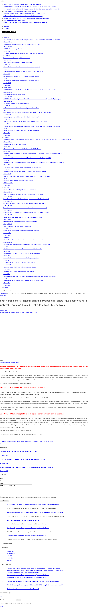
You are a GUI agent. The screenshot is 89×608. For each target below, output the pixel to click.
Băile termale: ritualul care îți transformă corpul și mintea (18, 271)
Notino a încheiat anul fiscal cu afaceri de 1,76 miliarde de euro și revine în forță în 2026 (27, 158)
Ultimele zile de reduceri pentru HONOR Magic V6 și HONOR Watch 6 (22, 149)
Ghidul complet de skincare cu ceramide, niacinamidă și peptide (20, 221)
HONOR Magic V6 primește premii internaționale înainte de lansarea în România (24, 171)
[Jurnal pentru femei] (9, 34)
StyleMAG (6, 137)
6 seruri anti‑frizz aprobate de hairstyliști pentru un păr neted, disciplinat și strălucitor (26, 212)
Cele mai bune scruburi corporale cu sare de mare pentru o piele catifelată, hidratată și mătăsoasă (29, 276)
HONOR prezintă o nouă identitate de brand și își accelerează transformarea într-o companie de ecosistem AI (32, 153)
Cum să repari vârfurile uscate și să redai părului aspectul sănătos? (21, 230)
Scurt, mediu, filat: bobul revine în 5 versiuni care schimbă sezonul (21, 76)
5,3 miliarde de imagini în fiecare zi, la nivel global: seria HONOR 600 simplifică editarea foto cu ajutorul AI (31, 9)
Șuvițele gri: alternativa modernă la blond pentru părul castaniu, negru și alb (23, 53)
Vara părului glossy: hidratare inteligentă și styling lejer (17, 62)
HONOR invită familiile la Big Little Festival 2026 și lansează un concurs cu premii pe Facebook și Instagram (32, 99)
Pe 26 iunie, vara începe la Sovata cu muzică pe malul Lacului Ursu (21, 108)
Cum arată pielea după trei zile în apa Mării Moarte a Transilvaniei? (21, 117)
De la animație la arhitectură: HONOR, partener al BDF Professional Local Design (25, 121)
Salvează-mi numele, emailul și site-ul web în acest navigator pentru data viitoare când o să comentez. (29, 497)
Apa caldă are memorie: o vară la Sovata (14, 20)
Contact (5, 287)
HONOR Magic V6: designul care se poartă (14, 144)
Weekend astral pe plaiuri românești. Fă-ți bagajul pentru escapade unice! (23, 4)
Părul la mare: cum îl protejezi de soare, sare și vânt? (17, 226)
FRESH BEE (39, 441)
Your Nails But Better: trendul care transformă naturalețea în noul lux (21, 80)
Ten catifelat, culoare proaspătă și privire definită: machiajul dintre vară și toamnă (25, 208)
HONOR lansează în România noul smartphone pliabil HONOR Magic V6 (22, 167)
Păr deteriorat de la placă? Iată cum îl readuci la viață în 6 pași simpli (21, 67)
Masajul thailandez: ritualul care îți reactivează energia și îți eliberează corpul (23, 280)
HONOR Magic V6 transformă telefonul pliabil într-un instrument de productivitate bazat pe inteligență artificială (33, 162)
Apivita (2, 441)
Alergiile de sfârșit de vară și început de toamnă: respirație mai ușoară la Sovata (24, 13)
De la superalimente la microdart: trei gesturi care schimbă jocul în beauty (23, 16)
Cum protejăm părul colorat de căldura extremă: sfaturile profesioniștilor (22, 217)
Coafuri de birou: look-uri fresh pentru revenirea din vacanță (19, 11)
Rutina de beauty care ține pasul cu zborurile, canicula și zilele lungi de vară (23, 71)
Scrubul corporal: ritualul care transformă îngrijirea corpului (19, 262)
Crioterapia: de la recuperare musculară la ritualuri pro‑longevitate (21, 258)
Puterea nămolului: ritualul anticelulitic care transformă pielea (19, 267)
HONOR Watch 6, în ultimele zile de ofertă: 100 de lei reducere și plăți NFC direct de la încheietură (29, 6)
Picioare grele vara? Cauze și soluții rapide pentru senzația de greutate (21, 253)
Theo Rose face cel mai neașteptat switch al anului (16, 58)
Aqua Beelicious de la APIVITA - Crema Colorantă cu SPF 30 (20, 441)
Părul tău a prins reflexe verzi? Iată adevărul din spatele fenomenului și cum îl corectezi (26, 176)
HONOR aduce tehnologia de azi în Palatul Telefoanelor (18, 49)
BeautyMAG (6, 187)
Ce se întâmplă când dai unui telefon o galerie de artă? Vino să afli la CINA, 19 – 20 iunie (26, 112)
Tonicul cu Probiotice (47, 441)
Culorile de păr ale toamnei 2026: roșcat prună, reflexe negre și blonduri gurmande (25, 22)
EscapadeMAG (7, 87)
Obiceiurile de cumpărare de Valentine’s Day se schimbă (18, 180)
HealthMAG (6, 237)
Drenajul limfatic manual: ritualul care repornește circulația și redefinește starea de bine (26, 244)
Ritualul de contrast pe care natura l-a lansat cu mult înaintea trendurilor (22, 249)
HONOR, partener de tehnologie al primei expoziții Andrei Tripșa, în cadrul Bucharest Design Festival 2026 (31, 126)
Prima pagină (3, 293)
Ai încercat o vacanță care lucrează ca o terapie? (16, 103)
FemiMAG (6, 37)
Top (1, 596)
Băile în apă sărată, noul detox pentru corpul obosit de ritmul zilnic (21, 130)
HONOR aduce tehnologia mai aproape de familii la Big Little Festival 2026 (23, 44)
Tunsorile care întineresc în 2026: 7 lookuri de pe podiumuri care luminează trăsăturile (26, 18)
